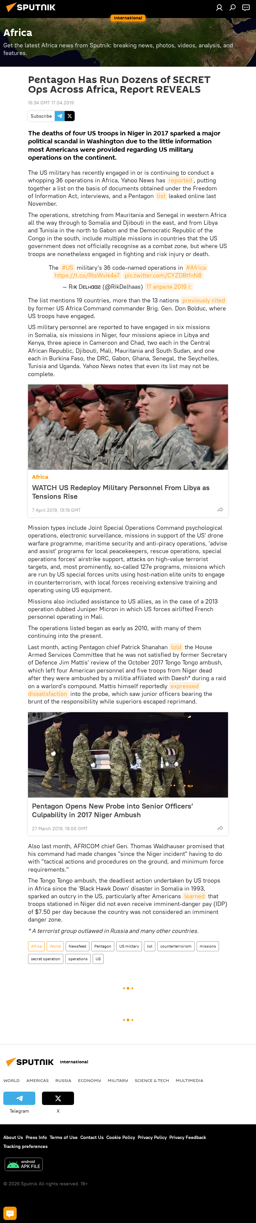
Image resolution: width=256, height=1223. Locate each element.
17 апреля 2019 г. (169, 286)
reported (180, 180)
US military (129, 946)
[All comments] (10, 1213)
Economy (89, 1080)
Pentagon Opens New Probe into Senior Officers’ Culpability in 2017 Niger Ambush (112, 810)
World (55, 946)
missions (208, 946)
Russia (63, 1080)
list (161, 196)
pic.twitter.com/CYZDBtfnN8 (163, 275)
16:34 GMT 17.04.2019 (51, 103)
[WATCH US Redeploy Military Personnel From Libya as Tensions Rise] (128, 427)
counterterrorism (176, 946)
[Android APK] (23, 1165)
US (98, 958)
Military (118, 1080)
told (176, 647)
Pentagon (102, 946)
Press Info (36, 1137)
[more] (220, 509)
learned (194, 896)
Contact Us (92, 1137)
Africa (40, 477)
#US (67, 267)
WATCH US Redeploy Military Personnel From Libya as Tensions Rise (121, 491)
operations (78, 958)
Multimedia (189, 1080)
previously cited (203, 300)
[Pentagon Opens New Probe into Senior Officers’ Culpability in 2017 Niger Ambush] (128, 755)
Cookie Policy (120, 1137)
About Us (13, 1137)
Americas (37, 1080)
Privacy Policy (152, 1137)
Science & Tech (152, 1080)
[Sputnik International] (32, 13)
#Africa (196, 267)
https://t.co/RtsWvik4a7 (87, 275)
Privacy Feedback (187, 1137)
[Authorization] (219, 7)
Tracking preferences (25, 1146)
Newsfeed (77, 946)
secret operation (45, 958)
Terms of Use (64, 1137)
